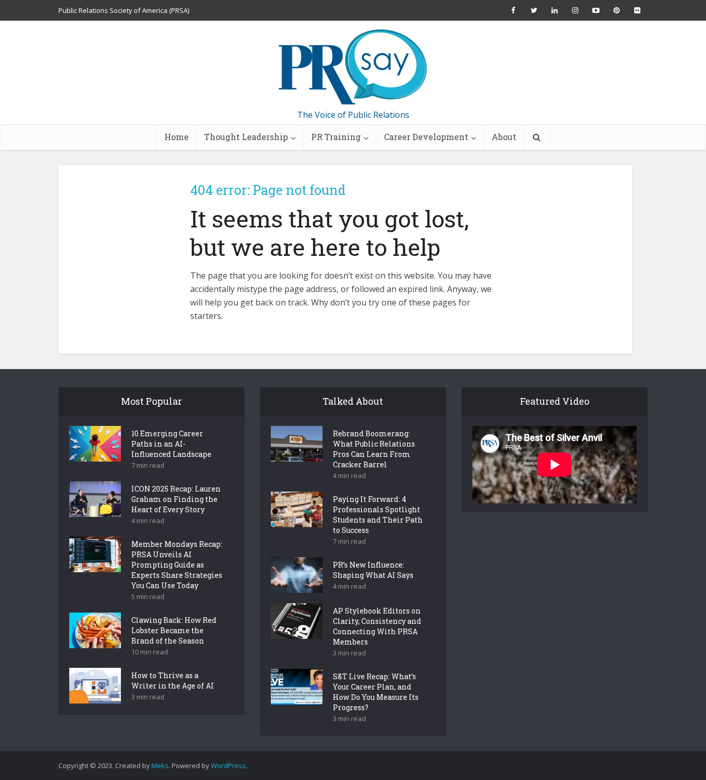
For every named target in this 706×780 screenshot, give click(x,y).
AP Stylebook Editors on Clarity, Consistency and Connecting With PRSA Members (377, 626)
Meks (159, 765)
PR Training (336, 136)
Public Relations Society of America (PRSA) (123, 10)
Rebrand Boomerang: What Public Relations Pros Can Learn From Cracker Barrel (374, 449)
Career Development (426, 136)
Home (176, 136)
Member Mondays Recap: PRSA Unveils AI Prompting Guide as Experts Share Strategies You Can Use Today (176, 564)
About (504, 136)
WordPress (228, 765)
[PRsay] (353, 67)
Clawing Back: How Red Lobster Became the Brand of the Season (174, 630)
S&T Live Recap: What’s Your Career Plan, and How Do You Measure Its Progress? (376, 691)
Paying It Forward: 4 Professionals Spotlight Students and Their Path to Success (378, 514)
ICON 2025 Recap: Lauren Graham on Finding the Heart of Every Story (176, 499)
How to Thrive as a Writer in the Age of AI (172, 680)
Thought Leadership (246, 136)
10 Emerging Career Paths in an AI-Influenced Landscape (171, 444)
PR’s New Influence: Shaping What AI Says (373, 570)
